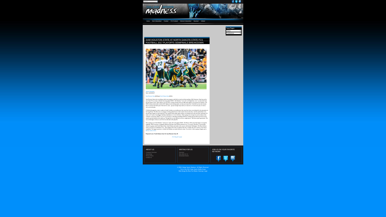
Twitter (236, 1)
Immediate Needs (184, 156)
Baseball (196, 21)
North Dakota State (164, 96)
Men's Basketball (156, 21)
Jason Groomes (150, 91)
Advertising (149, 154)
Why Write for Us (183, 154)
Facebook (233, 1)
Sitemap (200, 171)
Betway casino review (151, 130)
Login (205, 171)
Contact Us (149, 157)
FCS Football (174, 21)
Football (166, 21)
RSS (240, 1)
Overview (181, 152)
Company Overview (151, 152)
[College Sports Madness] (161, 15)
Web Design (182, 171)
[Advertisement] (227, 51)
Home (148, 21)
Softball (203, 21)
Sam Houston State (150, 96)
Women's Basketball (185, 21)
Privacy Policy (149, 156)
